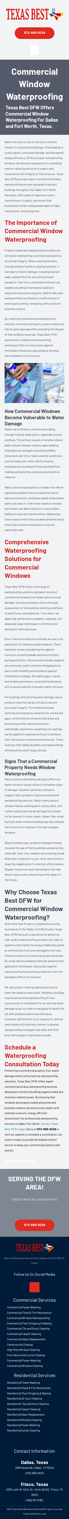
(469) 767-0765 (34, 1500)
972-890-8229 (20, 1161)
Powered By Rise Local (34, 1513)
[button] (34, 50)
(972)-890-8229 (34, 1473)
